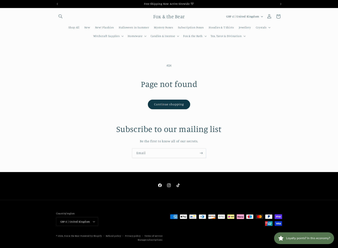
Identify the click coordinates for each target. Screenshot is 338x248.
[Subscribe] (201, 153)
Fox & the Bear (72, 235)
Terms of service (154, 235)
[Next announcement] (280, 4)
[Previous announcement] (57, 4)
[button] (60, 16)
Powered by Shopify (91, 235)
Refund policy (113, 235)
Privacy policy (132, 235)
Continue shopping (169, 104)
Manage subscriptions (150, 239)
